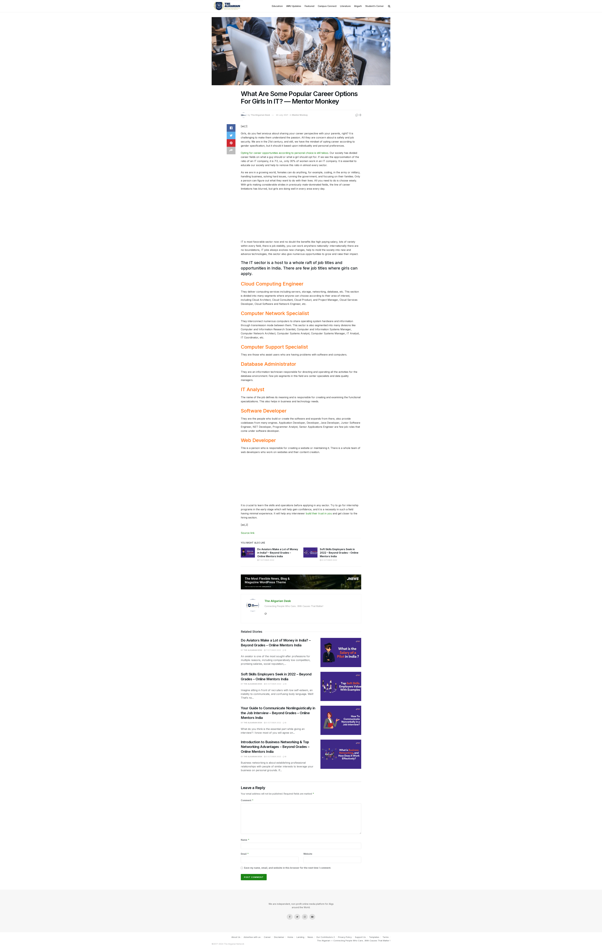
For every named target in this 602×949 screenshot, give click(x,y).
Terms (386, 937)
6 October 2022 (329, 560)
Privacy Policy (345, 937)
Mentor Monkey (300, 115)
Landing (300, 937)
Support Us (360, 937)
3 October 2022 (273, 723)
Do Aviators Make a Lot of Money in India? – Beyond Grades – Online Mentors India (277, 553)
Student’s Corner (374, 6)
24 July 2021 (282, 115)
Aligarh (358, 6)
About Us (235, 937)
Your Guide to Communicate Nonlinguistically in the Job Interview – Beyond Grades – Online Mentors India (278, 713)
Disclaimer (279, 937)
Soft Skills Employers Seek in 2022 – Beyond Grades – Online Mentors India (339, 553)
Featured (309, 6)
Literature (345, 6)
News (310, 937)
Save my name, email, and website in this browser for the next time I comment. (287, 867)
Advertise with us (252, 937)
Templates (374, 937)
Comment (247, 800)
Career (267, 937)
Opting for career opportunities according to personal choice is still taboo (284, 152)
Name (245, 839)
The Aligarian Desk (260, 115)
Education (277, 6)
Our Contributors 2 (325, 937)
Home (290, 937)
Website (307, 853)
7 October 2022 (266, 560)
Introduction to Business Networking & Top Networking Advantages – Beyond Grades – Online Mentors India (275, 747)
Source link (247, 532)
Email (245, 853)
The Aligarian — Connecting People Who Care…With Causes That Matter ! (353, 940)
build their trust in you (319, 513)
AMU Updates (293, 6)
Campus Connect (327, 6)
